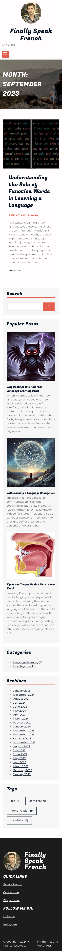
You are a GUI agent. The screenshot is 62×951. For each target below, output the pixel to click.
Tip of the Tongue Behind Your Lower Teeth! (31, 586)
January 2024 (22, 726)
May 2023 (19, 758)
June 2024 (20, 706)
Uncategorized (23, 666)
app (14, 800)
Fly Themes (44, 941)
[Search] (49, 306)
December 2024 (24, 694)
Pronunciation (21, 810)
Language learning (25, 662)
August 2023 (21, 746)
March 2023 (20, 766)
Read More (15, 270)
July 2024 (19, 702)
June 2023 (20, 754)
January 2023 (22, 774)
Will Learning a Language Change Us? (31, 493)
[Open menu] (5, 54)
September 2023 (24, 742)
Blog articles (11, 900)
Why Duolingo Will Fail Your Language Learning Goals (24, 389)
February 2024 (22, 722)
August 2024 (21, 698)
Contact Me (11, 892)
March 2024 (21, 718)
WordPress (44, 945)
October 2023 (22, 738)
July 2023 (19, 750)
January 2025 (22, 690)
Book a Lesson (12, 884)
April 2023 (19, 762)
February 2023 (22, 770)
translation (19, 820)
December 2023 (23, 730)
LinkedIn (9, 916)
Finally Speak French (31, 35)
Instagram (10, 924)
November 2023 (23, 734)
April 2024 (19, 714)
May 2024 (19, 710)
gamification (39, 800)
